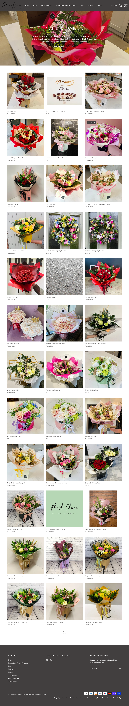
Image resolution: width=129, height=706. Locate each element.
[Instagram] (51, 660)
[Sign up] (120, 668)
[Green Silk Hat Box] (103, 369)
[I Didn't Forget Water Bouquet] (25, 137)
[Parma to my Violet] (64, 555)
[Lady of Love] (64, 183)
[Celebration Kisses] (103, 276)
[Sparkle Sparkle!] (103, 416)
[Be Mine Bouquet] (25, 183)
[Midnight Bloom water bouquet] (103, 323)
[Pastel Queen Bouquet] (25, 508)
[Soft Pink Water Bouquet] (64, 601)
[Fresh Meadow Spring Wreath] (64, 230)
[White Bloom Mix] (25, 369)
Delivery (90, 6)
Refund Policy (12, 681)
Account (114, 6)
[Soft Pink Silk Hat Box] (64, 416)
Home (27, 6)
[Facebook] (47, 660)
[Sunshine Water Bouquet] (103, 601)
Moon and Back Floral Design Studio (23, 694)
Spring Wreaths (46, 6)
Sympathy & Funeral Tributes (66, 6)
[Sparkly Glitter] (64, 276)
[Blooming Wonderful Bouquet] (25, 601)
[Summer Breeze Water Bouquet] (64, 137)
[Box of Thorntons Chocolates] (64, 91)
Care (81, 6)
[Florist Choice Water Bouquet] (64, 508)
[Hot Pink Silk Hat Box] (25, 416)
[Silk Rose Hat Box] (25, 323)
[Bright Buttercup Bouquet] (103, 555)
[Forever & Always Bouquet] (25, 555)
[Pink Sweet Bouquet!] (64, 369)
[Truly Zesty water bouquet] (25, 462)
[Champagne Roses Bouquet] (103, 91)
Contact (99, 6)
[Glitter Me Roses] (25, 276)
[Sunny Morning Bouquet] (25, 230)
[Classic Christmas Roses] (103, 462)
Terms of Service (13, 678)
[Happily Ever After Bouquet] (64, 323)
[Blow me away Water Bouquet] (103, 508)
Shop (35, 6)
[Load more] (64, 632)
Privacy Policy (12, 675)
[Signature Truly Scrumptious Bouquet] (103, 183)
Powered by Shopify (40, 694)
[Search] (120, 5)
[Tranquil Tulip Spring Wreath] (103, 230)
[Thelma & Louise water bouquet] (64, 462)
